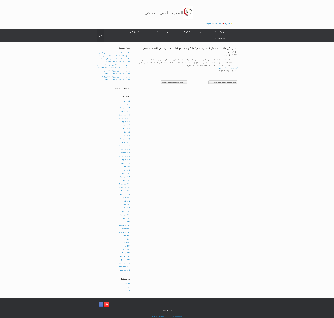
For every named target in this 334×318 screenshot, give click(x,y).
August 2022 (125, 198)
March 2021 (126, 253)
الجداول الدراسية (133, 32)
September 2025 (124, 118)
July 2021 (127, 239)
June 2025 (126, 129)
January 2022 (125, 219)
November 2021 (124, 225)
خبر (129, 287)
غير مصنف (126, 291)
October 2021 (125, 229)
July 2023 (127, 167)
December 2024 (124, 146)
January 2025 (125, 143)
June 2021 (127, 243)
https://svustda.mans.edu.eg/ (227, 68)
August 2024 (125, 160)
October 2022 (125, 191)
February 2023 (125, 177)
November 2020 (124, 267)
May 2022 (127, 208)
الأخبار (169, 32)
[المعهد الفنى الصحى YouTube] (106, 304)
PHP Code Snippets (158, 317)
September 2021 (124, 232)
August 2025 (125, 122)
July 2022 (127, 201)
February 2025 (125, 139)
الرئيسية (202, 32)
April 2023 (126, 170)
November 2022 (124, 187)
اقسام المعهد (219, 39)
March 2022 (126, 212)
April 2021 (126, 250)
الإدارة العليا (185, 32)
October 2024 (125, 153)
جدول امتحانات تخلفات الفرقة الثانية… (223, 82)
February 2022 (125, 215)
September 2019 (124, 270)
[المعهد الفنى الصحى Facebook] (101, 304)
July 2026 (127, 101)
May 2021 (127, 246)
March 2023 (126, 174)
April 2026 (126, 105)
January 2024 (125, 163)
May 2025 (126, 132)
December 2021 (124, 222)
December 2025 (124, 115)
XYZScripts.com (177, 317)
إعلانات (127, 284)
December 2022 (124, 184)
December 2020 (124, 263)
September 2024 (124, 156)
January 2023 (125, 181)
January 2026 (125, 112)
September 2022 (124, 194)
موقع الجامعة (220, 32)
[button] (100, 35)
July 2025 (127, 125)
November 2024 (124, 150)
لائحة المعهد (153, 32)
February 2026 (125, 108)
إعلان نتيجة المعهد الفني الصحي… (174, 82)
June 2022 (126, 205)
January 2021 (125, 260)
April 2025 (126, 136)
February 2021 (125, 256)
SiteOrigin (165, 311)
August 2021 (126, 236)
